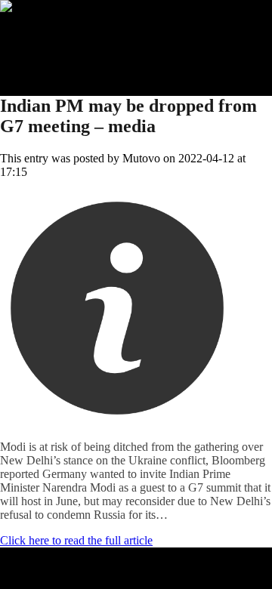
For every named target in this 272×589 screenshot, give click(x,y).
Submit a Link (64, 33)
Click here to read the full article (76, 540)
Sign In (47, 60)
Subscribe (53, 47)
